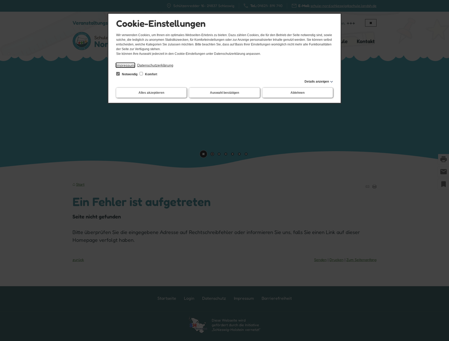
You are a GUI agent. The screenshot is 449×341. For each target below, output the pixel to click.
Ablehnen (297, 93)
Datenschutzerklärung (155, 65)
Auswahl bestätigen (224, 93)
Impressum (125, 65)
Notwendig (129, 74)
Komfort (150, 74)
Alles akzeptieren (151, 93)
